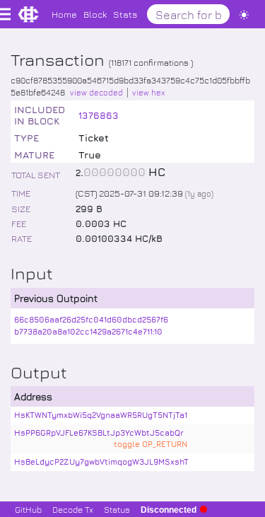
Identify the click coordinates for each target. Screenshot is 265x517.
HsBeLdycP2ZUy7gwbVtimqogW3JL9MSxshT (101, 461)
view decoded (96, 92)
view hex (148, 92)
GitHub (28, 509)
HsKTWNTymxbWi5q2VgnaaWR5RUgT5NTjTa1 (100, 414)
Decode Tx (72, 509)
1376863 (98, 115)
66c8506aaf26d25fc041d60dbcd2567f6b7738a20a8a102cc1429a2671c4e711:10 (91, 325)
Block (95, 14)
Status (117, 509)
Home (64, 14)
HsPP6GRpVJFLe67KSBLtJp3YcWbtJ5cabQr (99, 432)
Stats (125, 14)
